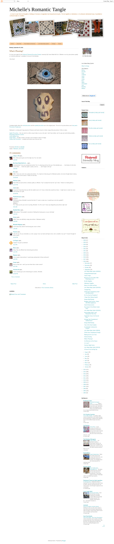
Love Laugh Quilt (87, 491)
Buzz (83, 80)
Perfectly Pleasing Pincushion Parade (32, 54)
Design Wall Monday (89, 299)
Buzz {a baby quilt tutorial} (94, 143)
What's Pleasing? (88, 338)
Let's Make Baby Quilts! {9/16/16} (92, 310)
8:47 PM (15, 266)
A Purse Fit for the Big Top (90, 349)
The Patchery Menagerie (89, 439)
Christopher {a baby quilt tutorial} (96, 112)
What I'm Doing (85, 66)
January (87, 367)
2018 (84, 257)
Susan (14, 262)
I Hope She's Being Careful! (91, 297)
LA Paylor (15, 240)
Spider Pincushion (13, 133)
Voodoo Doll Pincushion (15, 139)
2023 (84, 246)
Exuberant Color (87, 400)
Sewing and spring (94, 492)
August (86, 352)
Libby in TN (16, 155)
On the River (93, 426)
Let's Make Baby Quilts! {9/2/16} (92, 347)
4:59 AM (15, 168)
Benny (83, 70)
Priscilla (83, 71)
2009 (84, 382)
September (87, 269)
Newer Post (13, 283)
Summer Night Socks (89, 345)
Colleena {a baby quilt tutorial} (95, 136)
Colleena (84, 74)
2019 (84, 255)
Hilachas (15, 180)
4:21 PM (15, 244)
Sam (83, 85)
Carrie (83, 79)
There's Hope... (88, 275)
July (86, 354)
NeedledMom (86, 453)
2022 (84, 248)
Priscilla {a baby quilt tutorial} (95, 128)
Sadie (83, 77)
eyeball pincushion (39, 125)
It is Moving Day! (87, 481)
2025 (84, 242)
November (87, 265)
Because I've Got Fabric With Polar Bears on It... (91, 278)
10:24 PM (15, 237)
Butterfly (84, 86)
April (86, 360)
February (87, 364)
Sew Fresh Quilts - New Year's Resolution (92, 517)
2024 (84, 244)
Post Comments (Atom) (47, 287)
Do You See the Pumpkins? (91, 295)
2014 (84, 371)
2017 (84, 259)
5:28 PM (15, 221)
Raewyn (15, 255)
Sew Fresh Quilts (87, 516)
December (87, 263)
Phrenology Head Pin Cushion (16, 134)
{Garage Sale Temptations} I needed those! (91, 320)
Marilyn (83, 88)
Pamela (15, 231)
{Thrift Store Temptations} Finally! (92, 332)
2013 (84, 373)
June (86, 356)
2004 (84, 392)
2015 (84, 369)
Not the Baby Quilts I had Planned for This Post (90, 313)
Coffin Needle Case (14, 136)
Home (12, 43)
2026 (84, 240)
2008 (84, 384)
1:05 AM (15, 228)
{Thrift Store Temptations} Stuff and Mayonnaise (91, 292)
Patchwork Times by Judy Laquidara (92, 480)
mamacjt (85, 505)
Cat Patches (86, 425)
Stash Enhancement (89, 305)
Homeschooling (88, 336)
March (86, 362)
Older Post (74, 283)
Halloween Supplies (89, 283)
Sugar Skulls (12, 137)
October (87, 267)
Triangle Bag (87, 289)
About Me (19, 43)
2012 (84, 376)
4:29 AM (15, 160)
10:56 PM (15, 273)
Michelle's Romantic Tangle (37, 9)
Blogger (64, 540)
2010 (84, 380)
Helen (83, 82)
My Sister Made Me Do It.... (20, 163)
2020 (84, 253)
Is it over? (86, 343)
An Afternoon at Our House (90, 341)
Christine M (16, 269)
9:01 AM (15, 207)
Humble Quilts (87, 466)
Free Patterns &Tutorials (29, 43)
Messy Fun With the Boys (90, 285)
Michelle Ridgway (17, 224)
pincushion (21, 148)
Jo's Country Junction (89, 414)
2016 (84, 261)
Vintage (53, 43)
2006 (84, 388)
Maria (14, 247)
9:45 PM (15, 259)
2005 (84, 390)
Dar (14, 171)
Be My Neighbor (88, 281)
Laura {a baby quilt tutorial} (94, 120)
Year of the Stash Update (90, 325)
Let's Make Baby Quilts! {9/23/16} (92, 287)
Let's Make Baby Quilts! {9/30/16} (92, 271)
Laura (83, 76)
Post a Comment (16, 277)
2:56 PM (15, 214)
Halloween (15, 148)
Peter (83, 73)
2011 (84, 378)
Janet (14, 188)
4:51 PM (15, 252)
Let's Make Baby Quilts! (43, 43)
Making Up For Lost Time (90, 334)
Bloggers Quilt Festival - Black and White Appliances (91, 302)
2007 (84, 386)
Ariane (15, 217)
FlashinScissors (17, 196)
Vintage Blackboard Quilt (90, 273)
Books (59, 43)
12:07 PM (15, 184)
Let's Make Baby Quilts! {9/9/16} (92, 330)
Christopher (84, 83)
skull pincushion (26, 125)
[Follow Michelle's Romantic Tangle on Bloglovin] (89, 96)
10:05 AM (15, 177)
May (86, 358)
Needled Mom (16, 210)
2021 (84, 250)
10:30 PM (15, 193)
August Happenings (94, 454)
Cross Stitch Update (88, 415)
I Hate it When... (93, 440)
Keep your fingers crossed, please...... (92, 506)
